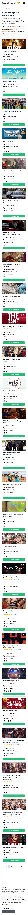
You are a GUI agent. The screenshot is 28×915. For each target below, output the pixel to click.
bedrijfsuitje (15, 26)
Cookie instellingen (7, 908)
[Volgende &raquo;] (21, 866)
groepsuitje (5, 20)
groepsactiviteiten (7, 31)
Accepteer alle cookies (8, 911)
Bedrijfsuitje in (6, 9)
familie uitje (12, 20)
